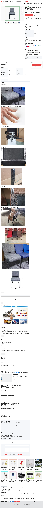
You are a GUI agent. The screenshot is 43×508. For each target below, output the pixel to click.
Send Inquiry (29, 14)
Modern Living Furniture (17, 498)
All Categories (3, 3)
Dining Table (15, 493)
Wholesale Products (21, 503)
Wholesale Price (25, 503)
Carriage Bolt (6, 397)
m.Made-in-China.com (23, 504)
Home (1, 4)
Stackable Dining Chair (20, 493)
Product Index (33, 503)
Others (22, 487)
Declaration (29, 505)
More (1, 499)
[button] (25, 1)
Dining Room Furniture (7, 4)
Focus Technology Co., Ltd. (16, 505)
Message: (3, 448)
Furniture (4, 4)
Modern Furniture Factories (11, 496)
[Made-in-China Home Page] (4, 1)
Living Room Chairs (10, 493)
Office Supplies (12, 487)
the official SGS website (16, 372)
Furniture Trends (27, 498)
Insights (35, 503)
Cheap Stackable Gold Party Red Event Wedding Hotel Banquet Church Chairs (21, 468)
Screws (9, 397)
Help (30, 3)
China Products (11, 503)
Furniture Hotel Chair (11, 498)
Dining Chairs (12, 4)
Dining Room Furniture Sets (4, 493)
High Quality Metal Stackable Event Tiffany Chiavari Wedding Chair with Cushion (4, 480)
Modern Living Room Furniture (4, 498)
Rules (41, 3)
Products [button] (11, 1)
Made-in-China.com (18, 504)
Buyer (27, 3)
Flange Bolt (4, 397)
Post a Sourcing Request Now (19, 454)
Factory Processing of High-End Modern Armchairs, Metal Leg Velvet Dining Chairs (38, 480)
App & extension (34, 3)
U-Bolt (11, 397)
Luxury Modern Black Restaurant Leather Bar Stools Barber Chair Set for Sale (21, 480)
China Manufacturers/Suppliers (16, 503)
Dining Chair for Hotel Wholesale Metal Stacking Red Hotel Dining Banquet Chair (12, 480)
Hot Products (8, 503)
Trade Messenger (11, 501)
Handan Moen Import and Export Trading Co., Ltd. (30, 9)
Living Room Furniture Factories (25, 496)
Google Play (6, 501)
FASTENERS (2, 487)
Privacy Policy (32, 505)
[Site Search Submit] (27, 1)
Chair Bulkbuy (32, 498)
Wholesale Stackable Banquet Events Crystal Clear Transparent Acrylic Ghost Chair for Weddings (4, 468)
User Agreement (25, 505)
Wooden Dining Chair (32, 493)
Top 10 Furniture (22, 498)
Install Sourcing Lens (17, 501)
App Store (2, 501)
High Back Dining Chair (26, 493)
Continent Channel (29, 503)
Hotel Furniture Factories (17, 496)
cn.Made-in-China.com (28, 504)
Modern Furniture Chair (32, 496)
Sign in (41, 1)
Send (5, 454)
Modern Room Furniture (38, 496)
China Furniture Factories (3, 496)
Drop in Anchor (13, 397)
